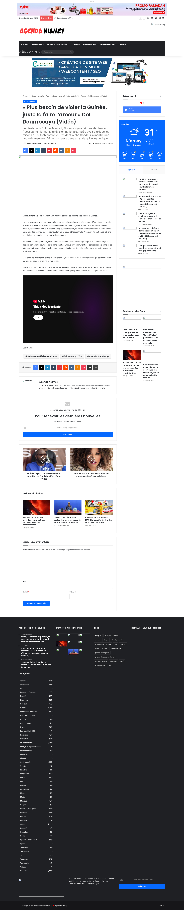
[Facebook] (25, 150)
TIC (21, 855)
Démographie (25, 723)
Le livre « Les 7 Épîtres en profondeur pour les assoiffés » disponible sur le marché (67, 520)
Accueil (24, 44)
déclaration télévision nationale (42, 356)
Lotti (22, 781)
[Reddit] (55, 150)
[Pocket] (73, 150)
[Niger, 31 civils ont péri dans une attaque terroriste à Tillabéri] (84, 644)
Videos (23, 867)
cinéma (97, 640)
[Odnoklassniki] (67, 150)
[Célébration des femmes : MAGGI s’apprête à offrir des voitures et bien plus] (99, 507)
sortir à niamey (100, 665)
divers (106, 640)
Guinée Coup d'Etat (73, 356)
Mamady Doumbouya (99, 356)
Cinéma (23, 708)
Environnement (26, 750)
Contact (123, 44)
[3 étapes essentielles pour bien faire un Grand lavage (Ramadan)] (130, 249)
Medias (23, 785)
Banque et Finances (28, 692)
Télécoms (24, 847)
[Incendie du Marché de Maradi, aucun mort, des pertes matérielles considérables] (36, 507)
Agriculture (24, 684)
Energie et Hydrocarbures (30, 747)
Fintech (23, 758)
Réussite (23, 820)
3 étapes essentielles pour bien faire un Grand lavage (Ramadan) (149, 248)
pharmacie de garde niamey (105, 657)
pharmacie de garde (102, 653)
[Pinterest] (49, 150)
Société (23, 836)
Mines (22, 793)
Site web (72, 592)
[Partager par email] (89, 367)
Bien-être (24, 700)
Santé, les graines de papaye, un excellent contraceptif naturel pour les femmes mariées (148, 184)
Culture (23, 719)
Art (21, 688)
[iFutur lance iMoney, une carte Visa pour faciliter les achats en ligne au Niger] (61, 637)
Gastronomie (90, 44)
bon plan (98, 636)
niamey (123, 644)
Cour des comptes (27, 715)
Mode (22, 797)
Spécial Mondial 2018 (28, 840)
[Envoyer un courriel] (40, 143)
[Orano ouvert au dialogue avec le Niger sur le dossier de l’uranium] (132, 322)
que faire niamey (101, 661)
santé (122, 661)
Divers (22, 727)
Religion (23, 816)
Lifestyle (23, 770)
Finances (24, 754)
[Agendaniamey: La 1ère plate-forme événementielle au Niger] (42, 31)
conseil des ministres (28, 712)
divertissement (117, 640)
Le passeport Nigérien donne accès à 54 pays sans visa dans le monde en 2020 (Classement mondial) (149, 233)
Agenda (23, 681)
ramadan (113, 661)
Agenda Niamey (33, 143)
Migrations (24, 789)
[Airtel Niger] (92, 9)
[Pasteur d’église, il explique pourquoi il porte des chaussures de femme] (130, 217)
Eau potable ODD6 (27, 731)
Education (24, 739)
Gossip (23, 766)
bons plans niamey (111, 636)
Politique (23, 813)
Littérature (24, 774)
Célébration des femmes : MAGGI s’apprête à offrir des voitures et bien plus (98, 520)
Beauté (23, 696)
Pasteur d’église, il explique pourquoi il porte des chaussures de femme (149, 217)
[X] (31, 150)
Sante (22, 824)
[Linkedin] (37, 150)
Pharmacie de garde (57, 44)
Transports (24, 863)
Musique (23, 801)
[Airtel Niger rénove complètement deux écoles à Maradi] (84, 652)
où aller (104, 648)
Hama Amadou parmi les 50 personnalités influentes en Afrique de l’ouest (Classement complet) (149, 201)
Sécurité (23, 828)
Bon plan (23, 704)
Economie (24, 735)
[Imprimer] (95, 367)
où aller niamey (116, 648)
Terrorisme (24, 851)
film (116, 644)
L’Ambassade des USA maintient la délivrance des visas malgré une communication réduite (89, 18)
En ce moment (37, 96)
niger (97, 648)
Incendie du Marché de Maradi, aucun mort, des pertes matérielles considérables (34, 521)
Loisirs (22, 778)
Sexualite (24, 832)
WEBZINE (38, 44)
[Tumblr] (43, 150)
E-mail (26, 592)
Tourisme (75, 44)
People (23, 805)
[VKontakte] (61, 150)
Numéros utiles (107, 44)
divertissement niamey (103, 644)
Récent (154, 169)
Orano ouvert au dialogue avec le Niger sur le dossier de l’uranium (131, 334)
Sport (22, 844)
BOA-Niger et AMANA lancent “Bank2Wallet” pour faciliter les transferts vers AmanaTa (150, 336)
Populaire (131, 169)
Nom (25, 581)
